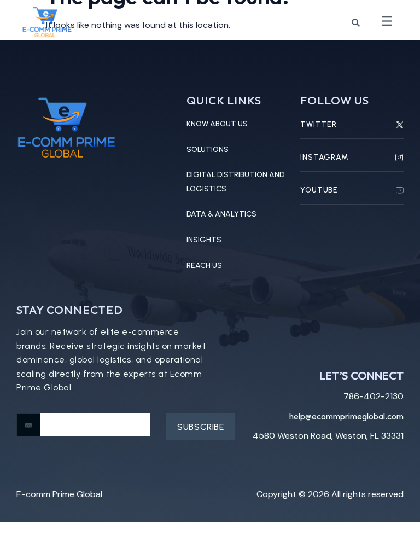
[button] (387, 22)
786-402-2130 (373, 396)
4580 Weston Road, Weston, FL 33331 (328, 435)
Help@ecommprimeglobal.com (346, 416)
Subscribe (200, 427)
